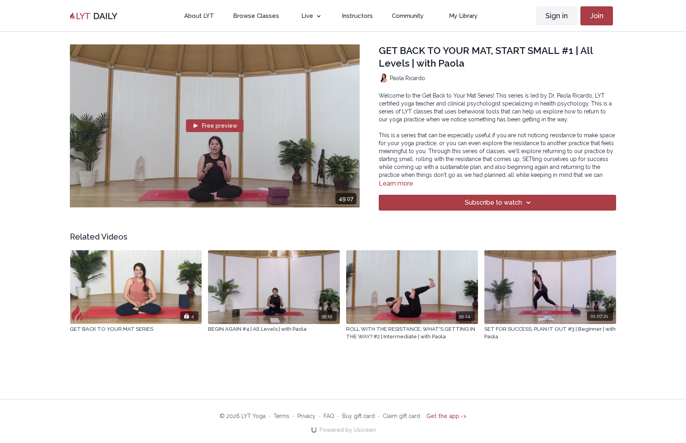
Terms (281, 416)
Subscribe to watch (493, 202)
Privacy (306, 416)
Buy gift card (358, 416)
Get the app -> (446, 416)
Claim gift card (401, 416)
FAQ (329, 416)
